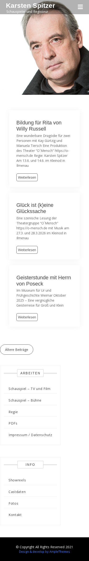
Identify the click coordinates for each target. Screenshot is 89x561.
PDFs (13, 423)
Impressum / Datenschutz (30, 435)
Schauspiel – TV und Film (30, 388)
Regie (13, 412)
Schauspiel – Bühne (25, 400)
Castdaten (17, 491)
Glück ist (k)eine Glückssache (34, 208)
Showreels (17, 480)
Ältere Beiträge (16, 349)
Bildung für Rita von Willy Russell (38, 126)
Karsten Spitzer (30, 5)
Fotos (14, 503)
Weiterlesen (27, 177)
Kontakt (15, 514)
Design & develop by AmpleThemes (44, 551)
